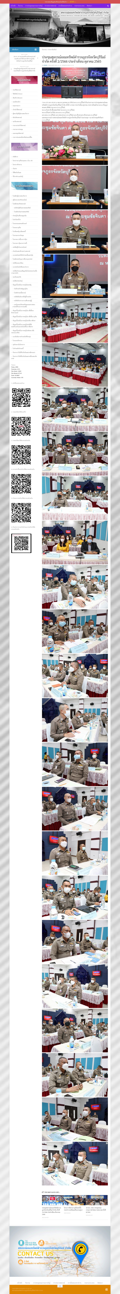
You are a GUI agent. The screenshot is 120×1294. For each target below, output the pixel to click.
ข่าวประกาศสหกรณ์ (50, 6)
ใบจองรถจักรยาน (17, 340)
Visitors (13, 365)
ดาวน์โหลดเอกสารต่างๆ (65, 6)
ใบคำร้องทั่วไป (17, 219)
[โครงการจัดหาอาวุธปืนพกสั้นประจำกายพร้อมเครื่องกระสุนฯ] (75, 1200)
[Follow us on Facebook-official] (36, 49)
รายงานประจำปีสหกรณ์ (19, 125)
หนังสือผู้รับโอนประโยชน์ (19, 247)
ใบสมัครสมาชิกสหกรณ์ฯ (19, 204)
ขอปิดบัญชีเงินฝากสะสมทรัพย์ (22, 208)
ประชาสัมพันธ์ (52, 49)
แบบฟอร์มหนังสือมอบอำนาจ (21, 267)
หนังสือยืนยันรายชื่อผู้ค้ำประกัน (22, 296)
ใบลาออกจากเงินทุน (18, 235)
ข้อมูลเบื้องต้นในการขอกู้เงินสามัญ (22, 285)
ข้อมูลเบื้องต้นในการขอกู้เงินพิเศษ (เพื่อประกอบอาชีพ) (22, 331)
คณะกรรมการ (16, 105)
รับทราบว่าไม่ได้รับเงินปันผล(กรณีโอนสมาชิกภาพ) (24, 357)
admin (45, 65)
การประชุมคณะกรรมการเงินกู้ (33, 6)
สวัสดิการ (15, 156)
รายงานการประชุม (18, 129)
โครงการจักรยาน (17, 164)
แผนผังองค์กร (16, 102)
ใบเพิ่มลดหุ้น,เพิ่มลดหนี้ (19, 231)
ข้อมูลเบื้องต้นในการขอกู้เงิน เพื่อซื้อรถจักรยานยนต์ (22, 311)
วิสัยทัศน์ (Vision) (17, 94)
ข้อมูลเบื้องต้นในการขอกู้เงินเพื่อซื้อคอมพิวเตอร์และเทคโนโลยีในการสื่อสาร (22, 325)
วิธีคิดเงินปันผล (17, 172)
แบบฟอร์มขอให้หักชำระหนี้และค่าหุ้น (23, 255)
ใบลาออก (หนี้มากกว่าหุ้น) (20, 239)
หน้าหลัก (13, 6)
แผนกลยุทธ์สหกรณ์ (18, 133)
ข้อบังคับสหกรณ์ (17, 117)
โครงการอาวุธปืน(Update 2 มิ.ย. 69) (23, 160)
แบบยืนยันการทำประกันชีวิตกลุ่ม (22, 336)
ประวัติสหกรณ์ (17, 90)
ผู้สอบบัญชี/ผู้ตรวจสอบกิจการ (21, 113)
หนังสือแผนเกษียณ (18, 263)
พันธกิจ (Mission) (17, 98)
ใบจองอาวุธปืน (17, 227)
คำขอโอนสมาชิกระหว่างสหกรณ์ (21, 251)
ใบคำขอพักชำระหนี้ (18, 348)
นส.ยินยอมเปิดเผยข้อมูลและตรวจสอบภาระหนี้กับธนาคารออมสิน (24, 305)
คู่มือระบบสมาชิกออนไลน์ (20, 200)
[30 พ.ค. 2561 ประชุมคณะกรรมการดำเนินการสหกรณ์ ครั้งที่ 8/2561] (97, 1200)
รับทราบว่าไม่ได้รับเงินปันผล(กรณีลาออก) (24, 352)
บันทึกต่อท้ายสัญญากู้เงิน (21, 289)
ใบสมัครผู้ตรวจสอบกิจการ (20, 196)
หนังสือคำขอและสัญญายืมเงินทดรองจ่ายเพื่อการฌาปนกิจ (24, 272)
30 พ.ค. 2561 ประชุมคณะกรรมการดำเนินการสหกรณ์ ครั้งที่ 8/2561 (96, 1210)
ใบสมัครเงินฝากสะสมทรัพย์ (21, 211)
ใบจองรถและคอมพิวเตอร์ (20, 223)
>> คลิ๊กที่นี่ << (72, 2)
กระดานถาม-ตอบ (79, 6)
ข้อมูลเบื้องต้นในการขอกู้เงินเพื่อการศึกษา (24, 320)
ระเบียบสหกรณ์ (17, 121)
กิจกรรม (20, 6)
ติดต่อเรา (89, 6)
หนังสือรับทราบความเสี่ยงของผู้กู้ (23, 300)
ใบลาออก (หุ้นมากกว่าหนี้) (20, 243)
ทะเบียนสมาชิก (17, 277)
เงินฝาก (15, 168)
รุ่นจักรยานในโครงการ (19, 344)
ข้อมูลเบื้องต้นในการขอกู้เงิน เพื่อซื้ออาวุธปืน (25, 316)
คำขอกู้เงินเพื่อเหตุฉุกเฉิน (20, 215)
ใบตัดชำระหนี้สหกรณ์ (20, 293)
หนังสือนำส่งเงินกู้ (17, 281)
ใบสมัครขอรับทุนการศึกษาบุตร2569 (22, 259)
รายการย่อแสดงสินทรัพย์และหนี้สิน (22, 137)
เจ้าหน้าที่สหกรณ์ (17, 109)
